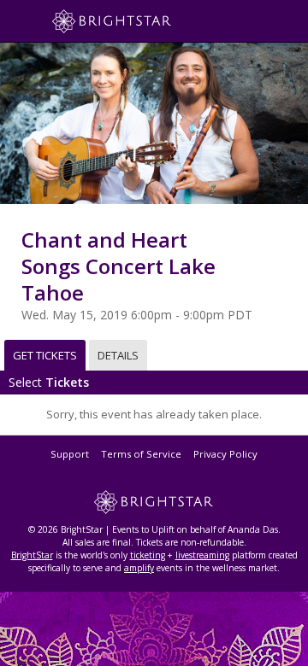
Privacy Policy (225, 453)
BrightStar (32, 555)
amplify (139, 568)
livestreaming (202, 555)
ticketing (147, 555)
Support (69, 453)
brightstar (136, 21)
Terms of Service (141, 453)
